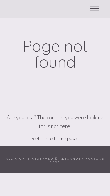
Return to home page (55, 138)
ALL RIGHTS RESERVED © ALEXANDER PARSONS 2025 (55, 160)
